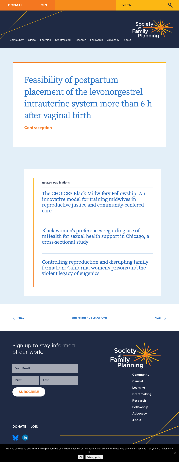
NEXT (158, 318)
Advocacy (113, 40)
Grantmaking (63, 40)
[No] (174, 453)
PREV (20, 318)
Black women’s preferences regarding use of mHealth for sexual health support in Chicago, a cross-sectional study (95, 236)
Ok (80, 457)
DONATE (15, 5)
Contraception (38, 128)
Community (17, 40)
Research (80, 40)
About (127, 40)
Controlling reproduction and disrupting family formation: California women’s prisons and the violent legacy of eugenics (95, 267)
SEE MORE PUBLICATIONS (89, 317)
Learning (45, 40)
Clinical (32, 40)
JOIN (43, 5)
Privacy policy (94, 457)
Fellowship (96, 40)
